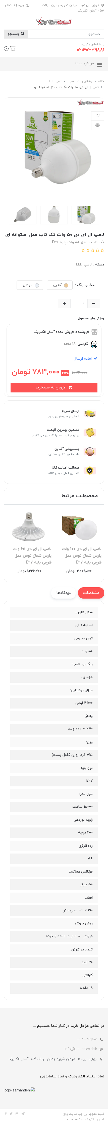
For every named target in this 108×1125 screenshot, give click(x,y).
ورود (21, 5)
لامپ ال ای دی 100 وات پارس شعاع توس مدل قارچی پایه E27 (81, 555)
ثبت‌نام (10, 5)
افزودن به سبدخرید (51, 387)
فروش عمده (84, 63)
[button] (10, 48)
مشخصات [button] (91, 593)
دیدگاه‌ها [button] (63, 593)
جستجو (14, 34)
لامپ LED (84, 264)
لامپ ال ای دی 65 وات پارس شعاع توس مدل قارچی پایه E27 (32, 555)
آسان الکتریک (94, 1119)
